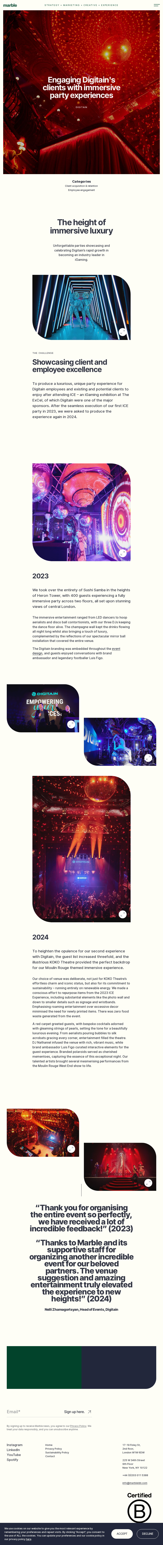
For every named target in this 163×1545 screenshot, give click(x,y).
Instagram (14, 1445)
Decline (147, 1533)
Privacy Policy (78, 1426)
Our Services (44, 1376)
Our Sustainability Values (119, 1380)
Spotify (12, 1460)
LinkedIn (13, 1450)
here (28, 1539)
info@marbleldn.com (134, 1482)
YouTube (14, 1455)
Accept (122, 1533)
